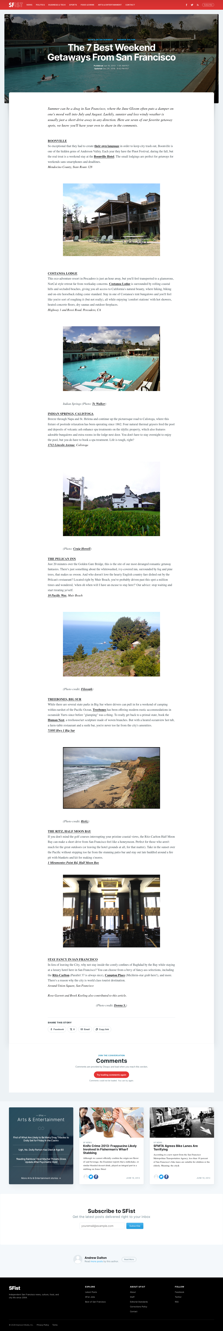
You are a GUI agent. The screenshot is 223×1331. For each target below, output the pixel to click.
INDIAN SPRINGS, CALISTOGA (71, 413)
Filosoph (86, 689)
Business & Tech (57, 5)
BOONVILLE (57, 140)
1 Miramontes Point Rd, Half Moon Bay (73, 862)
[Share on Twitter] (90, 1176)
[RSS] (198, 5)
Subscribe (208, 5)
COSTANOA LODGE (62, 273)
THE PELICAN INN (62, 558)
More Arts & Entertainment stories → (41, 1178)
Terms (54, 1325)
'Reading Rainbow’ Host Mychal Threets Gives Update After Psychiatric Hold (41, 1160)
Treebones (99, 709)
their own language (106, 146)
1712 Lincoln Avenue (61, 445)
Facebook (179, 1292)
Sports (73, 5)
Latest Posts (91, 1292)
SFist (14, 1288)
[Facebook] (186, 5)
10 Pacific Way (57, 595)
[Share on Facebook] (96, 1176)
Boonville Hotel (104, 156)
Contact (130, 5)
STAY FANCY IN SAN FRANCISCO (73, 959)
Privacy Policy (43, 1325)
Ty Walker (98, 403)
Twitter (178, 1297)
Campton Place (115, 975)
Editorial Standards (139, 1302)
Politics (40, 5)
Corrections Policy (138, 1306)
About (133, 1292)
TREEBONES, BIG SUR (64, 699)
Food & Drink (87, 5)
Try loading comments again (111, 1075)
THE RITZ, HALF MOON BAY (69, 831)
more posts (97, 1261)
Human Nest (56, 720)
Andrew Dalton (126, 40)
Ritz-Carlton (60, 975)
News (29, 5)
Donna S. (120, 1005)
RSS (177, 1302)
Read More (129, 1259)
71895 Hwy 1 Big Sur (61, 730)
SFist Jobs (90, 1297)
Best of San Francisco (95, 1302)
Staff (132, 1297)
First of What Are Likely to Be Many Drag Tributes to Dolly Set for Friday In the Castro (41, 1139)
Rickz (84, 821)
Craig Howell (81, 548)
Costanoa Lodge (119, 283)
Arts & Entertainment (110, 5)
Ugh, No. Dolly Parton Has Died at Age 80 (41, 1149)
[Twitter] (192, 5)
